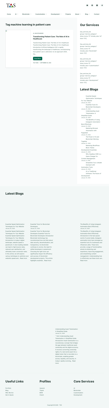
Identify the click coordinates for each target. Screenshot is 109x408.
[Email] (87, 5)
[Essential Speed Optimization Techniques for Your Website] (82, 97)
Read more (23, 258)
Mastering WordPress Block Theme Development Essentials (90, 148)
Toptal (42, 390)
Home (9, 14)
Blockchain (26, 14)
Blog (86, 14)
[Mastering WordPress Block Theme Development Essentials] (82, 146)
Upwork (42, 388)
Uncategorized (39, 33)
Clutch (42, 395)
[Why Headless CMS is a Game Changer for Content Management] (82, 155)
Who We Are (9, 393)
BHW (41, 393)
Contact (96, 14)
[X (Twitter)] (97, 5)
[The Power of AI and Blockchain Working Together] (82, 137)
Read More (38, 59)
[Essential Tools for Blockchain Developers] (82, 105)
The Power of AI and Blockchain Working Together (90, 139)
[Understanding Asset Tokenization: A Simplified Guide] (82, 112)
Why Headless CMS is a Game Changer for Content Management (91, 156)
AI (15, 14)
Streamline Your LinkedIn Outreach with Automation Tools (91, 165)
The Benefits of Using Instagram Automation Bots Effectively (90, 122)
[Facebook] (92, 5)
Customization (40, 14)
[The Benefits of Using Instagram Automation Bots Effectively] (82, 120)
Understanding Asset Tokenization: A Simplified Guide (90, 113)
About (77, 14)
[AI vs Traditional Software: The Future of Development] (82, 172)
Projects (68, 14)
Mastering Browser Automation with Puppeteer (89, 130)
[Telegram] (102, 5)
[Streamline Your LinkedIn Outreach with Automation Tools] (82, 163)
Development (55, 14)
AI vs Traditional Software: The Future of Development (91, 173)
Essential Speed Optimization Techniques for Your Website (91, 98)
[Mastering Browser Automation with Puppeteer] (82, 129)
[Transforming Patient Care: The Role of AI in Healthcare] (17, 49)
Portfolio (8, 388)
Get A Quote (9, 395)
